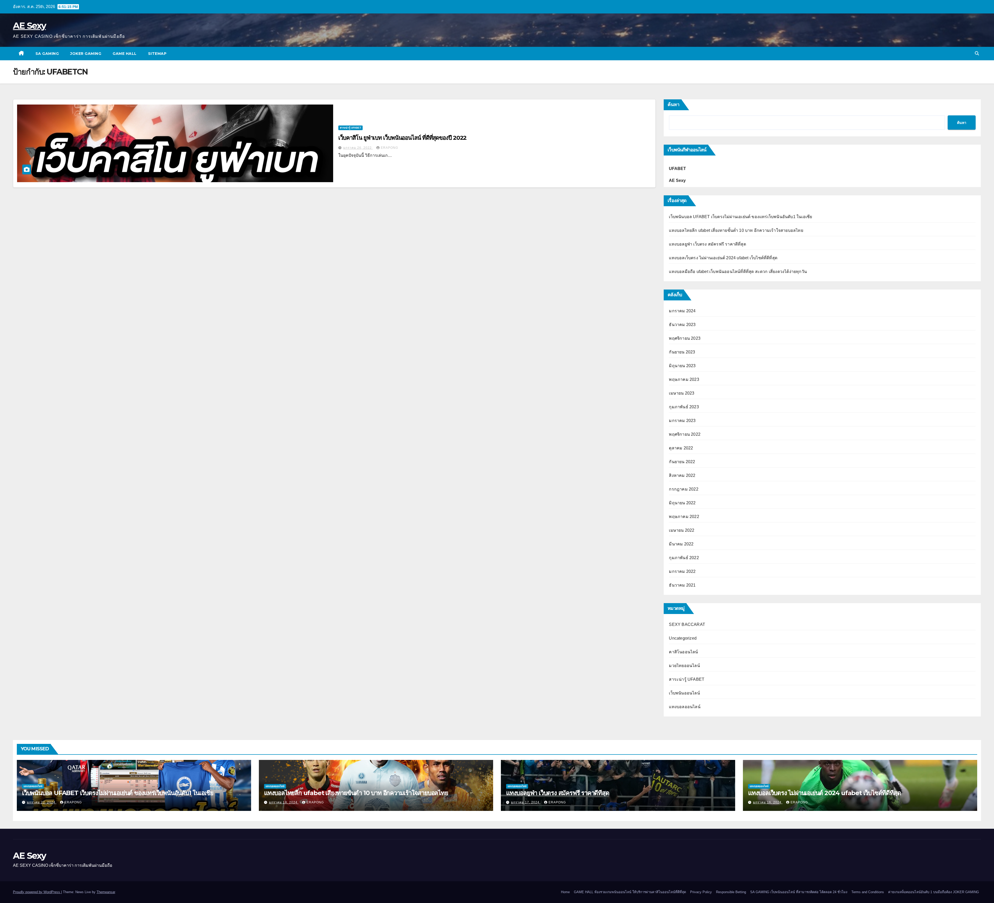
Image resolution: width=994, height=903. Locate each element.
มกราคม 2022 (682, 571)
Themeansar (106, 892)
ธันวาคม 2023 (682, 324)
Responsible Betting (731, 892)
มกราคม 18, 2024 (283, 802)
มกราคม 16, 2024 (768, 802)
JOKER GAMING (85, 53)
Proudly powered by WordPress (37, 892)
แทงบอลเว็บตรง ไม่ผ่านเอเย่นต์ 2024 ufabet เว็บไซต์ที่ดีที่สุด (723, 258)
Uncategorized (683, 638)
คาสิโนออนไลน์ (683, 652)
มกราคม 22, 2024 (41, 802)
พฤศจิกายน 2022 (684, 434)
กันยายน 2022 (682, 462)
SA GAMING (47, 53)
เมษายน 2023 (681, 393)
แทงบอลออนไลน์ (684, 707)
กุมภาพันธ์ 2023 (684, 407)
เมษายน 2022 (681, 530)
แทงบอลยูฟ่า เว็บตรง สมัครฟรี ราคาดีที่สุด (707, 244)
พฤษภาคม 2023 (684, 379)
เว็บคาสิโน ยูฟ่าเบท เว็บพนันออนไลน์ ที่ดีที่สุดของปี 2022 (402, 137)
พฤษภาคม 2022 (684, 516)
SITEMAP (157, 53)
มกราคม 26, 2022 (358, 148)
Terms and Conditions (867, 892)
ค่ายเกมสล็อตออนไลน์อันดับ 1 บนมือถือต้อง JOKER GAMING (933, 892)
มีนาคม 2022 (681, 544)
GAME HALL (125, 53)
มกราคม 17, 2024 (525, 802)
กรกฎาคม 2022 (683, 489)
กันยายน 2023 (682, 352)
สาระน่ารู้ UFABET (350, 127)
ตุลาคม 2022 (681, 448)
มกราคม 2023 (682, 420)
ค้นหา (673, 104)
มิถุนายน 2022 (682, 503)
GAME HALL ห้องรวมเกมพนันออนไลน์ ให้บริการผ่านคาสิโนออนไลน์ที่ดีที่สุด (630, 892)
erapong (389, 148)
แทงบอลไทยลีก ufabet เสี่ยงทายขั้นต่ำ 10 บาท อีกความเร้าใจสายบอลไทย (736, 230)
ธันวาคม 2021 (682, 585)
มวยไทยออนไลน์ (684, 665)
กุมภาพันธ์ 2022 (684, 558)
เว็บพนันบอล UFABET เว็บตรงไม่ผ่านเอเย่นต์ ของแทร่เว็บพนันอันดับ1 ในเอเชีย (740, 216)
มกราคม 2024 (682, 311)
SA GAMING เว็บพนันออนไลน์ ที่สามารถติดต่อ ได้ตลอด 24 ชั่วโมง (798, 892)
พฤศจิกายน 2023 (684, 338)
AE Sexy (29, 25)
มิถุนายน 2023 (682, 366)
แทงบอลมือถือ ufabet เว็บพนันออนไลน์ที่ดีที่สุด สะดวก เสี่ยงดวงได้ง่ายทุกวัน (738, 271)
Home (565, 892)
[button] (977, 53)
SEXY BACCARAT (687, 624)
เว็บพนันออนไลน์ (684, 693)
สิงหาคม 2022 (682, 475)
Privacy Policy (701, 892)
